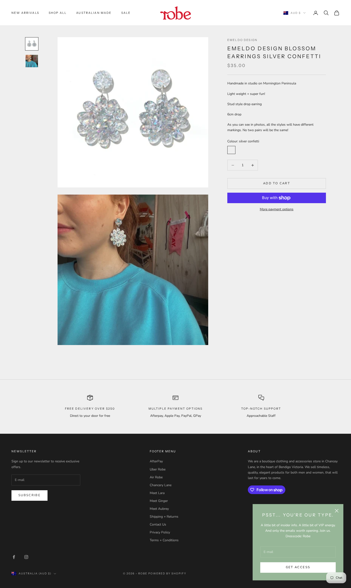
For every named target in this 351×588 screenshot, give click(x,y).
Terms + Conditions (164, 540)
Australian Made (94, 13)
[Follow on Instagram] (26, 557)
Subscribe (29, 495)
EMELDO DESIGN (242, 40)
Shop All (58, 13)
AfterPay (156, 461)
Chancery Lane (160, 485)
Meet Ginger (159, 501)
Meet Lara (157, 493)
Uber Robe (157, 469)
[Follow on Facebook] (13, 557)
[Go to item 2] (31, 61)
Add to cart (276, 183)
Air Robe (156, 477)
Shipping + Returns (164, 516)
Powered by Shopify (167, 573)
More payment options (276, 209)
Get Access (298, 567)
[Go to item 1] (31, 44)
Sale (126, 13)
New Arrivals (25, 13)
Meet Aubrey (159, 508)
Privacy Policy (160, 532)
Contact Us (158, 524)
